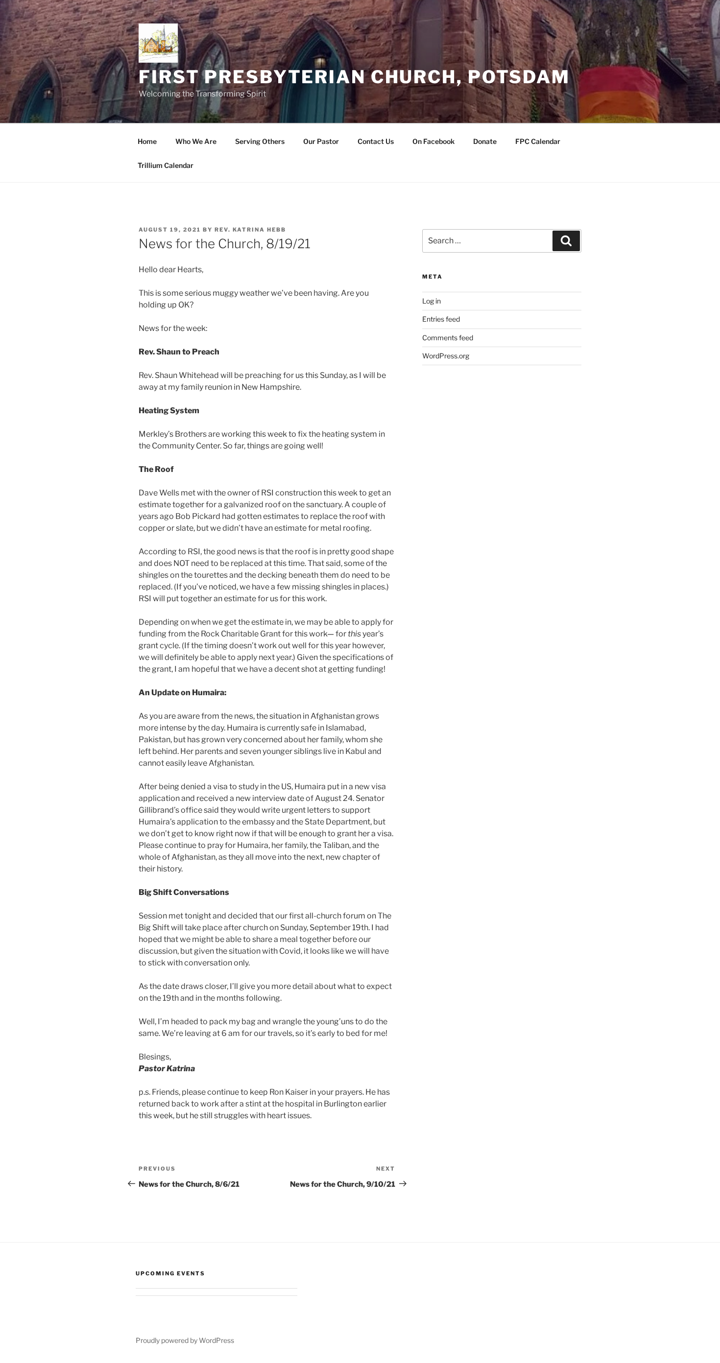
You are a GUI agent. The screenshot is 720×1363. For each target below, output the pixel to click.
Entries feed (441, 319)
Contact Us (376, 141)
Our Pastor (321, 141)
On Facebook (433, 141)
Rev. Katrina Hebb (250, 229)
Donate (485, 141)
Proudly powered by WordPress (185, 1340)
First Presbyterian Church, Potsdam (354, 77)
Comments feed (447, 337)
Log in (431, 301)
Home (147, 141)
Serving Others (260, 141)
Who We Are (195, 141)
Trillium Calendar (165, 165)
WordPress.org (445, 356)
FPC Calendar (537, 141)
